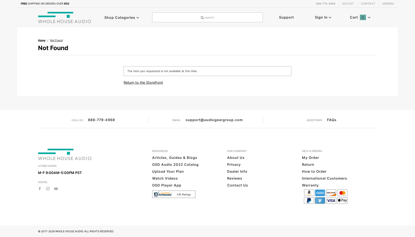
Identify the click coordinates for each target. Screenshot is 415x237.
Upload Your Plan (168, 171)
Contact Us (237, 185)
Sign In (322, 17)
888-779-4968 (101, 120)
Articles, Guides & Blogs (174, 157)
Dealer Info (237, 171)
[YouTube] (56, 188)
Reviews (234, 178)
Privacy (234, 164)
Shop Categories (120, 17)
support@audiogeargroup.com (214, 120)
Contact (368, 3)
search (209, 17)
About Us (236, 157)
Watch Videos (165, 178)
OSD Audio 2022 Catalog (175, 164)
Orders (388, 3)
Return (308, 164)
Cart (357, 17)
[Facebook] (40, 188)
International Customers (324, 178)
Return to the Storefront (143, 82)
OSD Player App (166, 185)
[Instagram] (48, 188)
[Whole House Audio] (65, 17)
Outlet (348, 3)
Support (286, 17)
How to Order (314, 171)
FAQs (332, 120)
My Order (310, 157)
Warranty (310, 185)
